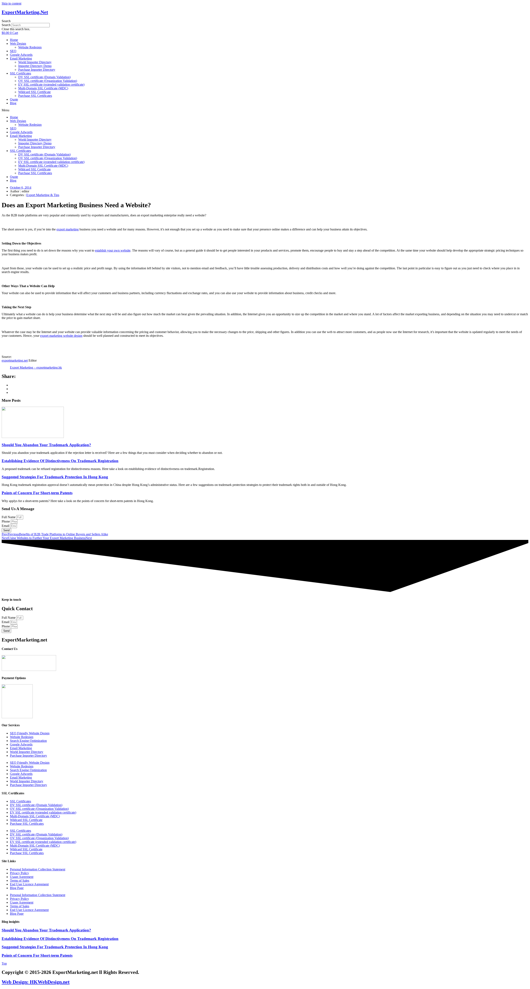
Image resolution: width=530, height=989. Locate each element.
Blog (13, 103)
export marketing (68, 229)
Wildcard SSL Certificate (34, 92)
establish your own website (112, 250)
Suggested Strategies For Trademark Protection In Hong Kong (55, 477)
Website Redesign (30, 47)
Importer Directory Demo (35, 66)
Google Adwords (21, 54)
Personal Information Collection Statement (37, 869)
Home (14, 40)
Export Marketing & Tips (42, 195)
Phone (6, 521)
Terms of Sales (19, 880)
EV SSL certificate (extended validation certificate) (51, 84)
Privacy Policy (19, 873)
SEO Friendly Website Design (29, 733)
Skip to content (11, 3)
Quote (14, 99)
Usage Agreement (21, 877)
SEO (13, 51)
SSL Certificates (20, 73)
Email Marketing (21, 58)
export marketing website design (61, 335)
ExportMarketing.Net (25, 12)
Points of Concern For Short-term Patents (37, 493)
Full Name (9, 517)
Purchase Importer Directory (36, 69)
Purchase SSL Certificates (35, 95)
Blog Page (17, 888)
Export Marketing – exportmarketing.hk (36, 367)
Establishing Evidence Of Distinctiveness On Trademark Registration (60, 461)
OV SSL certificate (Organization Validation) (47, 81)
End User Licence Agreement (29, 884)
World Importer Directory (35, 62)
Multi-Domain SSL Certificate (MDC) (43, 88)
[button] (265, 21)
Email (6, 525)
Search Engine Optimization (28, 740)
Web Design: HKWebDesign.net (36, 982)
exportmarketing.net (15, 360)
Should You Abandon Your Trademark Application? (46, 445)
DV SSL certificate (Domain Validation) (44, 77)
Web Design (18, 43)
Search (6, 25)
